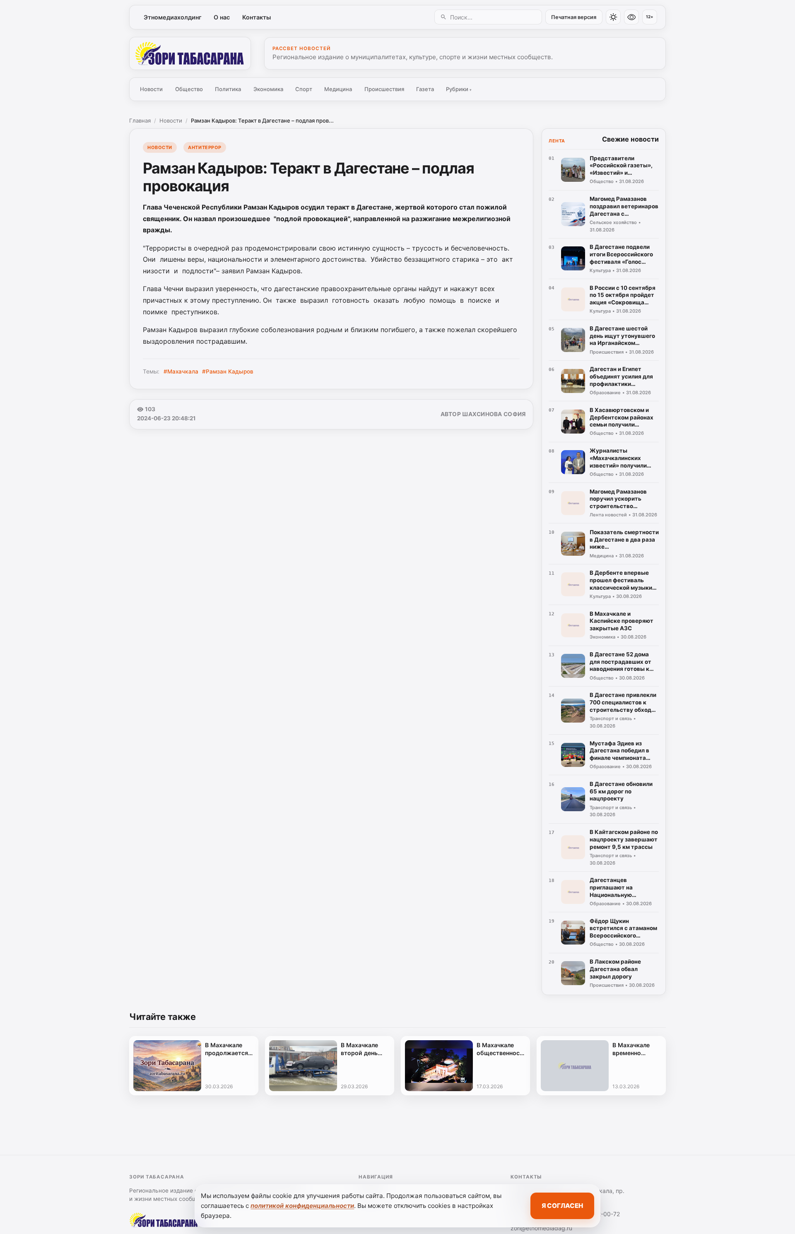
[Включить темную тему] (613, 17)
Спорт (303, 89)
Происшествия (384, 89)
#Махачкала (181, 371)
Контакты (256, 17)
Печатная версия (573, 17)
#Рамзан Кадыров (227, 371)
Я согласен (562, 1206)
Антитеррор (204, 147)
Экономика (268, 89)
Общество (189, 89)
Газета (425, 89)
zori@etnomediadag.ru (541, 1228)
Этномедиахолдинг (173, 17)
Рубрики (459, 89)
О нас (222, 17)
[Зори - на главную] (190, 53)
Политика (228, 89)
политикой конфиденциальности (302, 1206)
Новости (151, 89)
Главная (140, 120)
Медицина (338, 89)
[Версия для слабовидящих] (631, 17)
